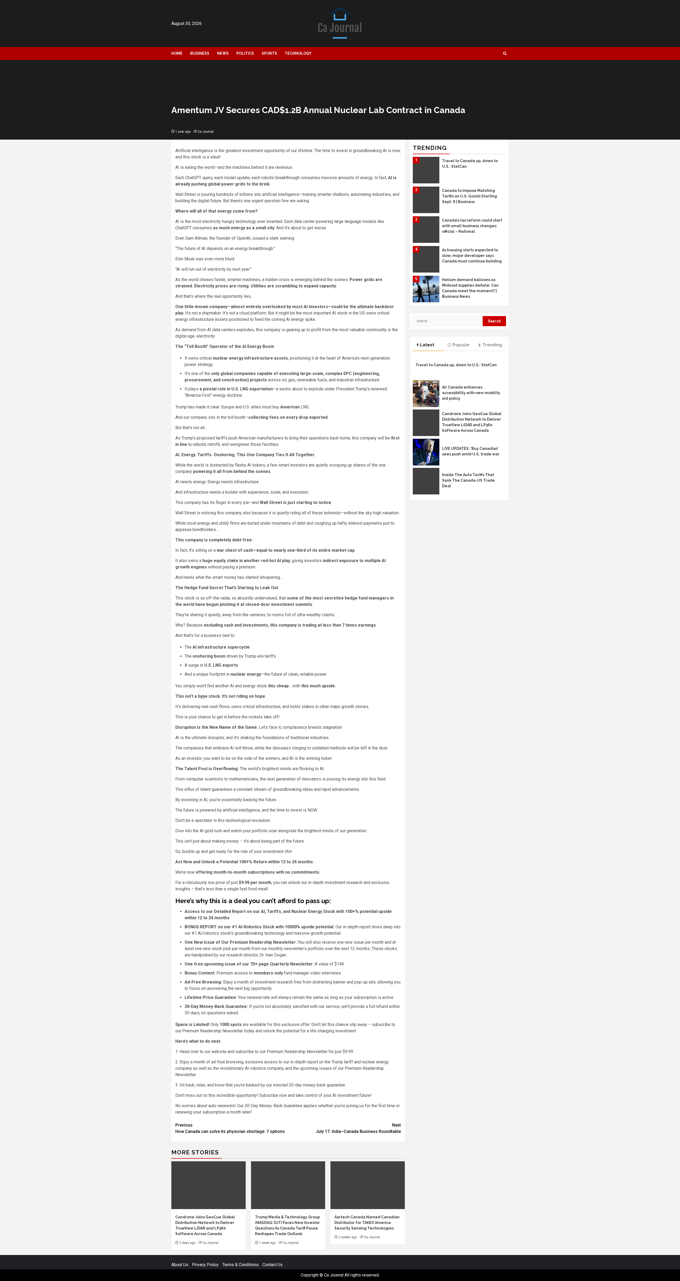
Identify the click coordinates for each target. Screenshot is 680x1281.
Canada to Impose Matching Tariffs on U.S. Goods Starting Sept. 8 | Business (469, 166)
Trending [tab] (492, 344)
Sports (269, 53)
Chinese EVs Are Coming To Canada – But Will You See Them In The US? (468, 285)
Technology (298, 53)
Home (176, 53)
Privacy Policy (205, 1264)
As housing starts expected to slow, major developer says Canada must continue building (472, 226)
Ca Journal (206, 131)
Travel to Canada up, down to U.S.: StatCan (456, 365)
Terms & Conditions (240, 1264)
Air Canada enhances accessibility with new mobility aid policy (471, 393)
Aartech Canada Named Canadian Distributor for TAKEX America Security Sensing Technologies (367, 1222)
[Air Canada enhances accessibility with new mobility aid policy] (426, 394)
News (223, 53)
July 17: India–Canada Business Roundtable (358, 1128)
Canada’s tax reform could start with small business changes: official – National (472, 196)
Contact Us (272, 1264)
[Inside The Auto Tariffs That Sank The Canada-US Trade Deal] (426, 481)
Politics (245, 53)
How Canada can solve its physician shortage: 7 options (230, 1128)
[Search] (505, 53)
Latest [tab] (427, 344)
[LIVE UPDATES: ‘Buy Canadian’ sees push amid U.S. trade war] (426, 452)
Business (199, 53)
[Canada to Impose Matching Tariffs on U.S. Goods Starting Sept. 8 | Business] (426, 170)
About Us (179, 1264)
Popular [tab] (461, 344)
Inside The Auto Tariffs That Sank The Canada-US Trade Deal (468, 480)
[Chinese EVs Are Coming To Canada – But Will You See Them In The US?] (426, 289)
